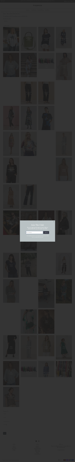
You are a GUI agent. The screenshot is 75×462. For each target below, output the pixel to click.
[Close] (53, 221)
